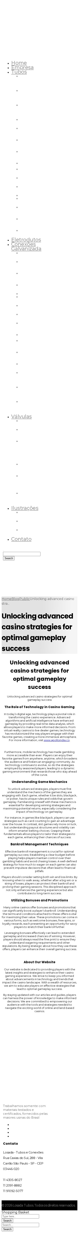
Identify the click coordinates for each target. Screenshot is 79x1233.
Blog (15, 599)
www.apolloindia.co (57, 740)
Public (24, 599)
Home (7, 599)
